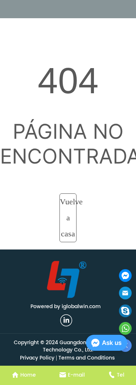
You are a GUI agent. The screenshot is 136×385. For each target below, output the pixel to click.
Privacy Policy (37, 358)
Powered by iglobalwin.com (65, 306)
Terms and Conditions (86, 358)
